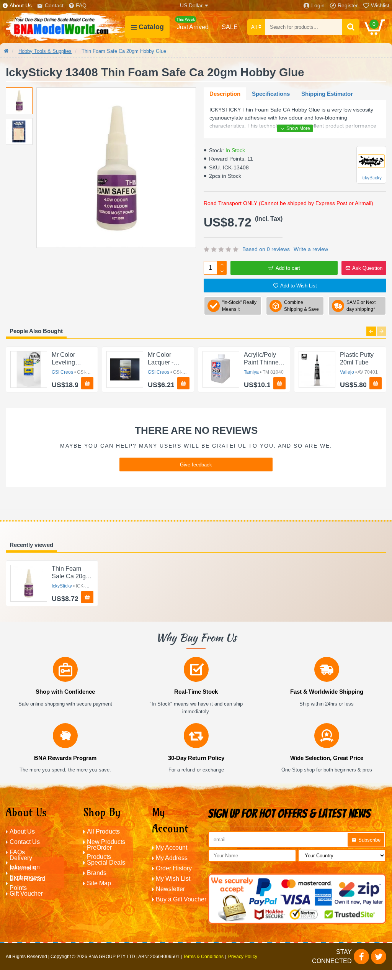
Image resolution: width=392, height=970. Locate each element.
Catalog (151, 27)
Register (348, 5)
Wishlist (380, 5)
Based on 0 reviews (266, 249)
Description (224, 93)
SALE (230, 27)
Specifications (271, 93)
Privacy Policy (242, 956)
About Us (21, 5)
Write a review (311, 249)
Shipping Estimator (327, 93)
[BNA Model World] (65, 27)
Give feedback (196, 465)
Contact (54, 5)
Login (318, 5)
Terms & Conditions (203, 956)
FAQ (81, 5)
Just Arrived (192, 23)
